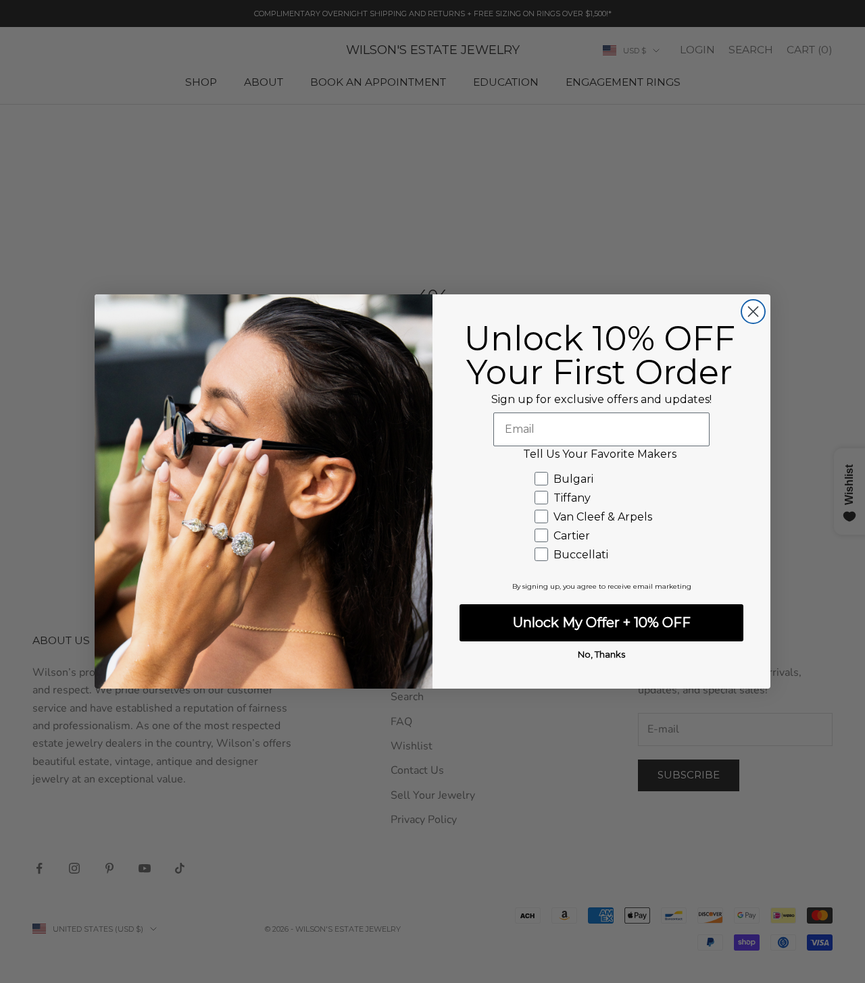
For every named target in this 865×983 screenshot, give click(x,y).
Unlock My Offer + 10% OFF (602, 622)
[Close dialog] (753, 311)
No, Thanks (601, 654)
